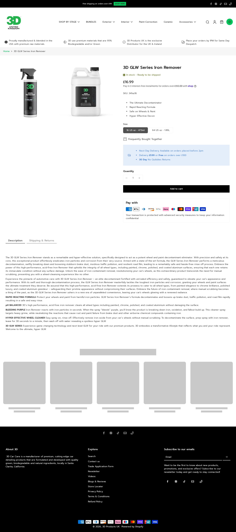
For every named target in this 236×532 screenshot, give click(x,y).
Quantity (128, 171)
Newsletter (94, 471)
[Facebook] (211, 4)
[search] (207, 22)
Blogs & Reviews (97, 481)
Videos (92, 476)
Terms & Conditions (98, 496)
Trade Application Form (101, 466)
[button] (176, 189)
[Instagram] (216, 4)
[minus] (126, 178)
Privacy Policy (95, 491)
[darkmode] (229, 22)
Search (92, 456)
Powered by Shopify (132, 526)
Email (168, 456)
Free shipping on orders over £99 (97, 3)
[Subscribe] (226, 457)
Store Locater (95, 486)
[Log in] (214, 21)
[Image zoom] (30, 92)
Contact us (94, 461)
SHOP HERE (120, 3)
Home (6, 51)
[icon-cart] (221, 22)
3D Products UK (111, 526)
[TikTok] (220, 4)
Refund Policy (95, 501)
